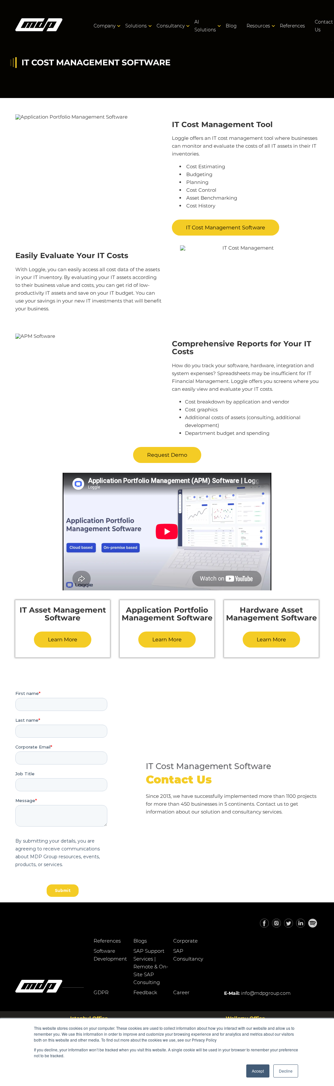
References (292, 26)
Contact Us (324, 26)
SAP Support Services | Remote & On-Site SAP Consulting (150, 966)
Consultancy (171, 26)
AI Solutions (205, 26)
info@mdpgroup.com (266, 993)
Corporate (185, 941)
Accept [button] (258, 1071)
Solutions (136, 26)
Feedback (145, 992)
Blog (231, 26)
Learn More (62, 639)
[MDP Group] (39, 26)
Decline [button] (286, 1071)
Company (104, 26)
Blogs (140, 941)
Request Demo (167, 455)
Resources (258, 26)
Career (181, 992)
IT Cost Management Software (225, 227)
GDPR (101, 992)
